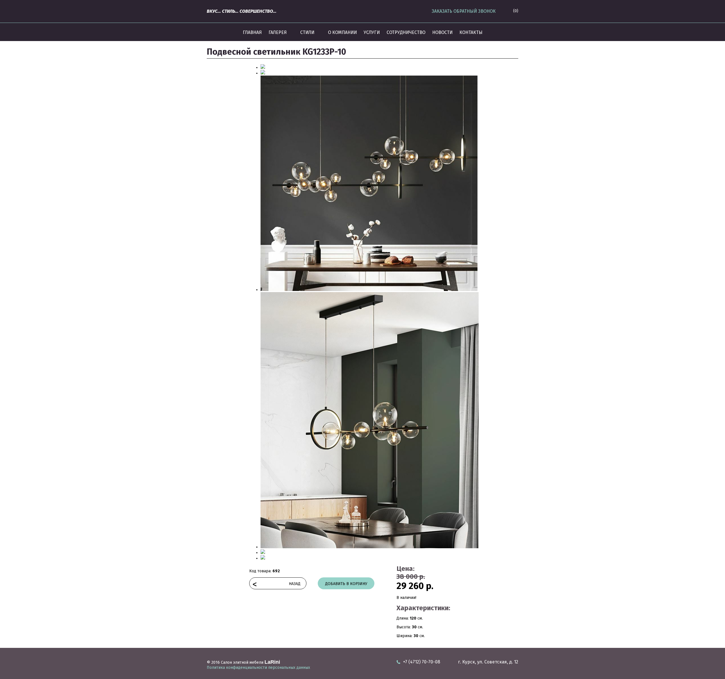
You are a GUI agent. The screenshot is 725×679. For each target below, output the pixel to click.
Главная (252, 32)
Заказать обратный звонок (464, 11)
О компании (342, 32)
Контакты (471, 32)
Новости (442, 32)
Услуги (372, 32)
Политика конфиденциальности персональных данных (258, 667)
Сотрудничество (406, 32)
